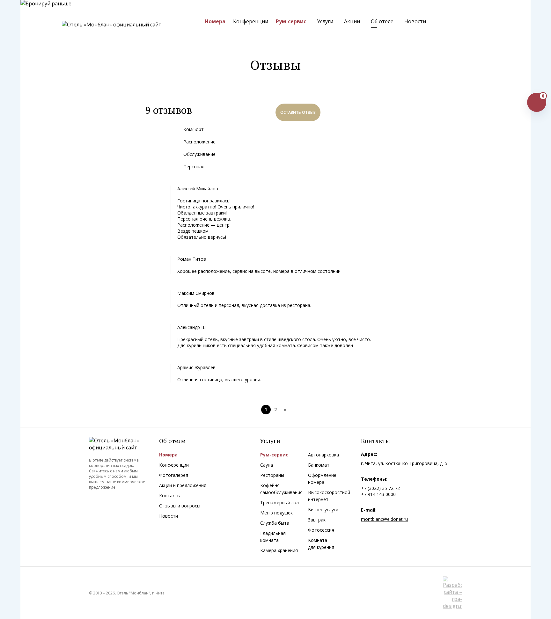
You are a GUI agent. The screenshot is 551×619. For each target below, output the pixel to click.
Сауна (266, 465)
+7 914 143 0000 (378, 494)
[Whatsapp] (468, 21)
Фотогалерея (173, 475)
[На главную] (111, 24)
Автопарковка (323, 455)
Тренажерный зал (279, 502)
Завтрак (317, 520)
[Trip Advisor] (492, 21)
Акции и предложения (182, 485)
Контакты (169, 495)
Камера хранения (279, 550)
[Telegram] (457, 21)
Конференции (174, 465)
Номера (168, 455)
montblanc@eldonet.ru (384, 519)
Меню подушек (276, 513)
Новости (168, 516)
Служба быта (274, 523)
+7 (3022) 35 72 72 (380, 488)
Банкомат (318, 465)
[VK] (480, 21)
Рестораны (272, 475)
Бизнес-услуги (323, 509)
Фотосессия (321, 530)
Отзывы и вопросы (179, 506)
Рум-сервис (274, 455)
